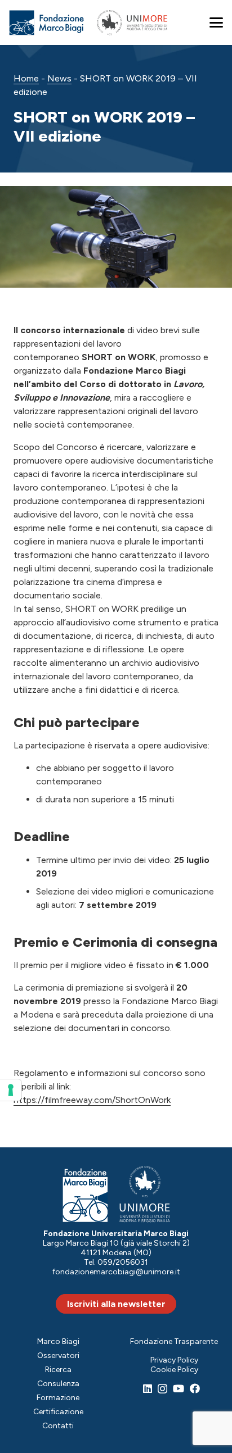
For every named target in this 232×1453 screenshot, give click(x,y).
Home (26, 78)
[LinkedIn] (147, 1388)
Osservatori (58, 1355)
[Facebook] (195, 1388)
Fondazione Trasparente (174, 1341)
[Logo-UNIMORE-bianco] (145, 1194)
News (59, 78)
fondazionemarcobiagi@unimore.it (116, 1272)
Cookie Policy (174, 1369)
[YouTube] (178, 1388)
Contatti (58, 1426)
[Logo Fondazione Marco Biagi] (46, 22)
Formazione (58, 1397)
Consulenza (58, 1383)
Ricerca (58, 1369)
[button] (216, 22)
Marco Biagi (58, 1341)
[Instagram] (162, 1389)
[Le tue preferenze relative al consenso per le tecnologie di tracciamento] (10, 1090)
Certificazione (58, 1411)
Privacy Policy (174, 1360)
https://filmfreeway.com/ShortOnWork (92, 1100)
